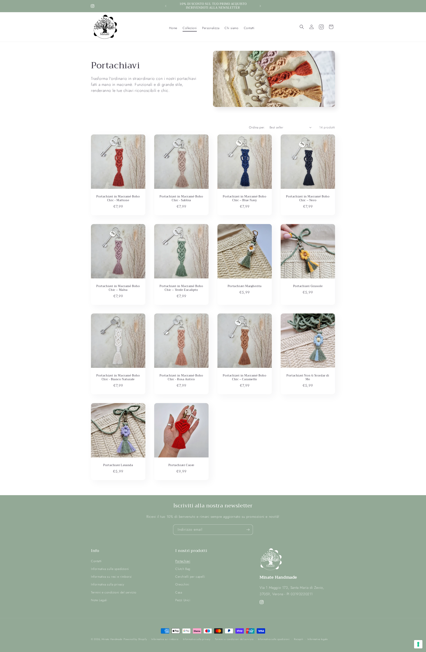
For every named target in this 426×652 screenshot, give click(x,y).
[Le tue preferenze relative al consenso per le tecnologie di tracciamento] (418, 644)
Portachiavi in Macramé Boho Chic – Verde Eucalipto (181, 288)
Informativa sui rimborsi (165, 639)
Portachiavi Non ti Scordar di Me (307, 377)
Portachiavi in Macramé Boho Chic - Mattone (118, 198)
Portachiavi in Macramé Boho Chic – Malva (118, 288)
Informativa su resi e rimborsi (111, 576)
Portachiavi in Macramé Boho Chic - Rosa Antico (181, 377)
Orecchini (182, 584)
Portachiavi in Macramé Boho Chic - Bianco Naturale (118, 377)
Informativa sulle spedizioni (110, 569)
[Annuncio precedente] (166, 6)
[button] (189, 28)
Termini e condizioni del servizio (113, 592)
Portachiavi (182, 561)
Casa (178, 592)
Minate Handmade (112, 639)
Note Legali (99, 600)
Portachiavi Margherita (245, 286)
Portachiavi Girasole (308, 286)
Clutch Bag (182, 569)
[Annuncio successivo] (260, 6)
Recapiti (298, 639)
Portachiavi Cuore (181, 465)
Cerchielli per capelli (190, 576)
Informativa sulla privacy (107, 584)
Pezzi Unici (182, 600)
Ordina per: (257, 127)
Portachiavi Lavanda (118, 465)
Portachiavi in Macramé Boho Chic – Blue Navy (244, 198)
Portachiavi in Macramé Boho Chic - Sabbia (181, 198)
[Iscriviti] (248, 529)
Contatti (96, 561)
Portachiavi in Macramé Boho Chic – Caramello (244, 377)
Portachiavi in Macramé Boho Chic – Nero (307, 198)
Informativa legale (318, 639)
